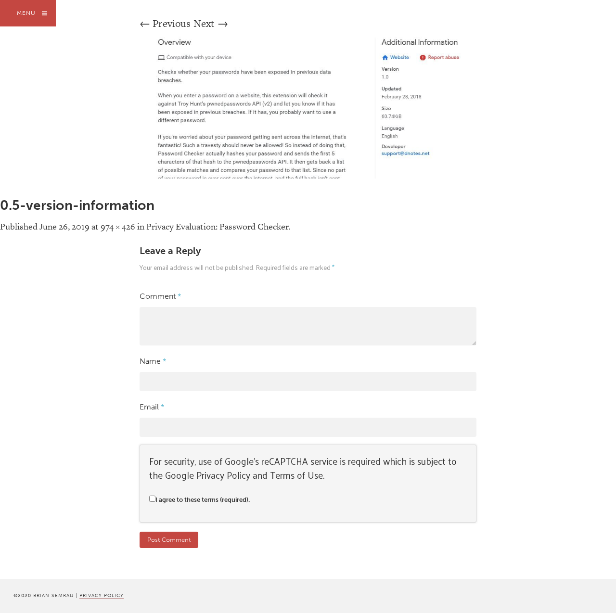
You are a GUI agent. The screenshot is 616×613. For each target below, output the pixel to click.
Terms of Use (296, 475)
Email (152, 406)
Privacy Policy (223, 475)
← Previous (165, 23)
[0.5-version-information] (308, 175)
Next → (210, 23)
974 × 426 (118, 226)
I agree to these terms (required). (202, 499)
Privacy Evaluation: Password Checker (217, 226)
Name (153, 361)
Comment (160, 296)
